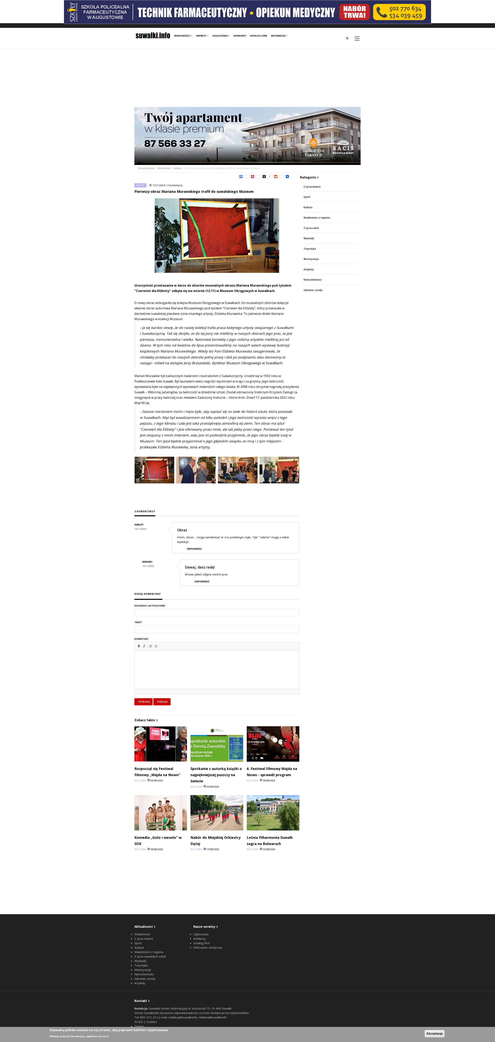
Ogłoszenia (220, 36)
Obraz (182, 530)
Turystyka (310, 249)
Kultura (178, 168)
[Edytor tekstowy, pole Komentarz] (217, 674)
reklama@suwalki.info (213, 1017)
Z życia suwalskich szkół (150, 956)
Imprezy (201, 36)
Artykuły (309, 269)
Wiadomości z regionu (317, 217)
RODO (139, 1022)
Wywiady (309, 238)
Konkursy (240, 36)
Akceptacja (434, 1033)
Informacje (278, 36)
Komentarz (141, 639)
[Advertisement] (247, 78)
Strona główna (146, 168)
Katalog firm (258, 36)
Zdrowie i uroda (313, 290)
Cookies (151, 1022)
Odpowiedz (194, 548)
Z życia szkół (311, 228)
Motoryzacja (311, 259)
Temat (138, 622)
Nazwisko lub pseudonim (149, 605)
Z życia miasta (312, 186)
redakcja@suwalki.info (182, 1017)
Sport (307, 197)
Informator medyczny (207, 947)
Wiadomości (182, 36)
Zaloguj (139, 1026)
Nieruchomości (313, 279)
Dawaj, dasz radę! (200, 567)
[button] (139, 646)
